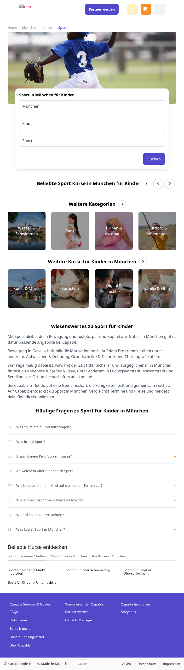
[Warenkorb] (146, 9)
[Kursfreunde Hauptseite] (28, 11)
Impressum (171, 664)
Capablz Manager (78, 620)
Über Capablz (20, 645)
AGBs (126, 664)
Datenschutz (147, 664)
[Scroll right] (169, 183)
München (29, 27)
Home (12, 27)
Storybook (128, 612)
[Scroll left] (158, 183)
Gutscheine (18, 620)
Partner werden (77, 612)
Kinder (47, 27)
